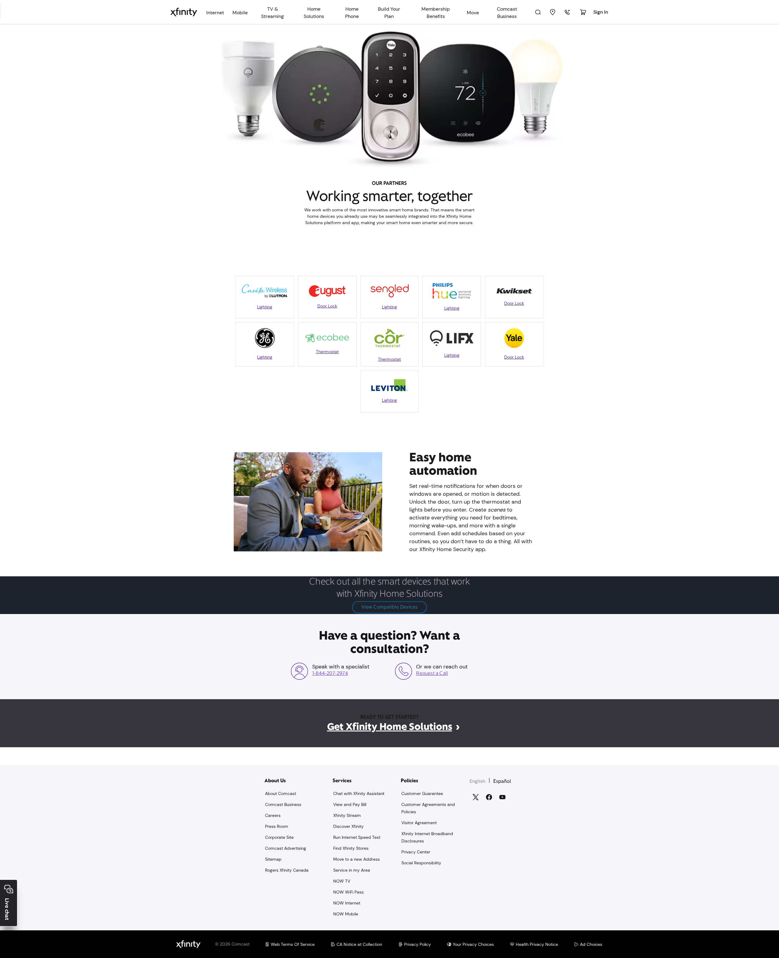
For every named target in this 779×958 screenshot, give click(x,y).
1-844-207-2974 (330, 673)
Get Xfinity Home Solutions (389, 726)
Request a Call (432, 673)
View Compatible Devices (390, 607)
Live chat (7, 909)
